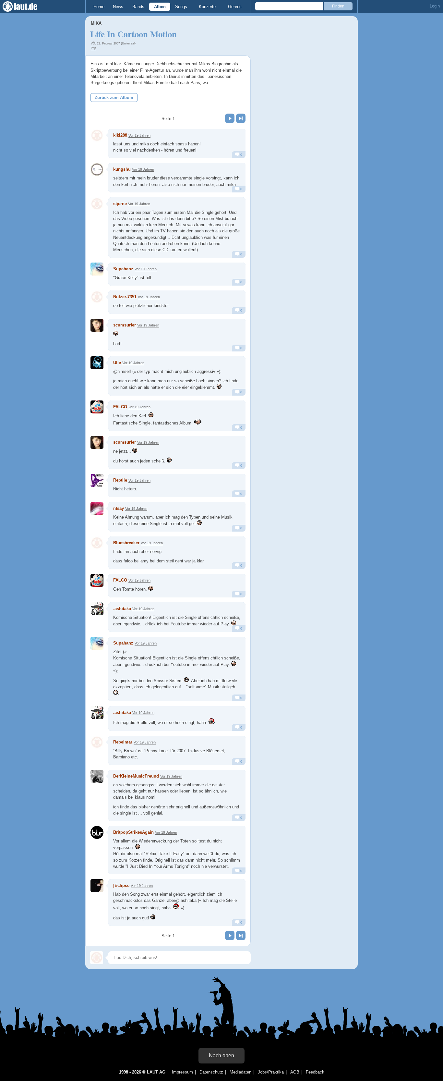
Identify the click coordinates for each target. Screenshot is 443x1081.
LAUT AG (156, 1072)
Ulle (117, 362)
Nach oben (221, 1055)
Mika (96, 23)
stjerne (120, 203)
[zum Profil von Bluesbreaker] (96, 542)
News (118, 6)
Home (98, 6)
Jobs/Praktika (271, 1072)
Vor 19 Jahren (139, 135)
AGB (294, 1072)
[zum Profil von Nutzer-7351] (96, 296)
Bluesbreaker (126, 542)
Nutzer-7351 (125, 296)
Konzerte (207, 6)
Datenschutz (211, 1072)
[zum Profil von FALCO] (96, 406)
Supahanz (123, 268)
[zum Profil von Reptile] (96, 480)
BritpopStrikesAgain (133, 832)
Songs (181, 6)
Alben (160, 6)
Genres (235, 6)
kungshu (122, 169)
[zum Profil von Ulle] (96, 362)
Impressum (182, 1072)
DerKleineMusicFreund (136, 776)
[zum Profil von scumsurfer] (96, 325)
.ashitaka (122, 608)
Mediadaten (240, 1072)
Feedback (315, 1072)
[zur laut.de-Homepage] (26, 6)
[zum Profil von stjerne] (96, 203)
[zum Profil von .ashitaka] (96, 608)
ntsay (118, 508)
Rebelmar (122, 742)
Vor (229, 118)
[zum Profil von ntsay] (96, 508)
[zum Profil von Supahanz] (96, 269)
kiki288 (120, 135)
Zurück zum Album (114, 97)
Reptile (120, 480)
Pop (93, 48)
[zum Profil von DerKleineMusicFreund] (96, 776)
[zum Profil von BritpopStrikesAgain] (96, 832)
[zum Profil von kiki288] (96, 135)
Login (435, 6)
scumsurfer (124, 325)
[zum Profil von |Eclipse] (96, 885)
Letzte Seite (240, 118)
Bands (138, 6)
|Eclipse (121, 885)
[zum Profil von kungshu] (96, 169)
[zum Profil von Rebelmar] (96, 742)
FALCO (120, 406)
